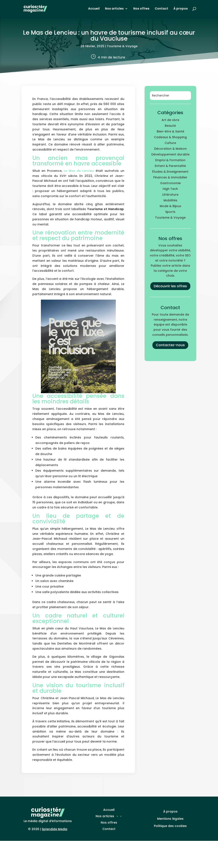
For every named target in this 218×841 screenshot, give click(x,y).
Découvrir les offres (170, 286)
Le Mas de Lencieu (79, 171)
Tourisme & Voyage (122, 46)
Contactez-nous (170, 345)
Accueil (94, 9)
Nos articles (114, 9)
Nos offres (141, 9)
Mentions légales (170, 819)
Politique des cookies (170, 826)
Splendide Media (54, 829)
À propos (181, 9)
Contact (161, 9)
